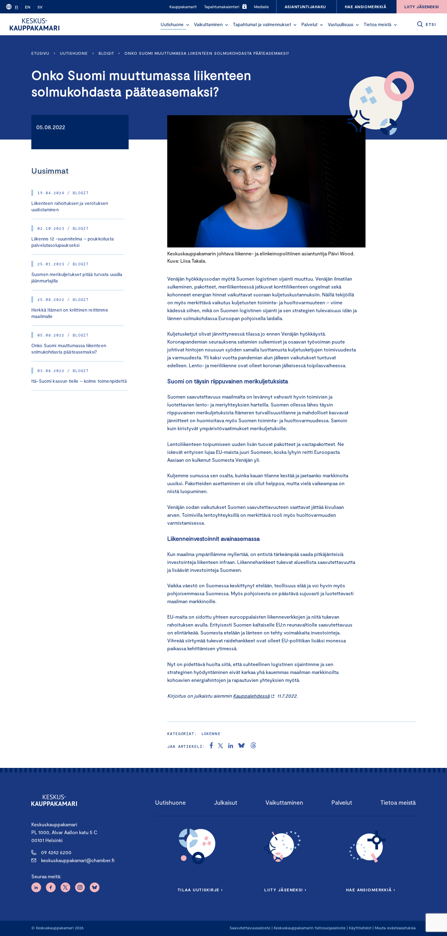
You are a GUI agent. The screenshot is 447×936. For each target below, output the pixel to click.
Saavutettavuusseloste (250, 927)
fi (16, 7)
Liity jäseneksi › (285, 889)
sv (40, 7)
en (27, 7)
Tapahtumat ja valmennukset (262, 24)
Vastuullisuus (340, 24)
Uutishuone (172, 24)
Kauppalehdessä (251, 696)
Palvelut (309, 24)
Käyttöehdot (360, 927)
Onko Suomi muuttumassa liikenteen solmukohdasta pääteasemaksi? (206, 53)
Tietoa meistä (377, 24)
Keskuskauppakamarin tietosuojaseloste (308, 927)
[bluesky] (241, 746)
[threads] (253, 746)
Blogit (106, 53)
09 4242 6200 (56, 852)
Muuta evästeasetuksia (395, 927)
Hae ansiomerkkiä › (370, 889)
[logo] (34, 24)
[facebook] (211, 746)
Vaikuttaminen (208, 24)
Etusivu (40, 53)
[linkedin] (230, 746)
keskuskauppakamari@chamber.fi (77, 860)
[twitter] (220, 746)
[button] (188, 25)
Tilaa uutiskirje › (200, 889)
